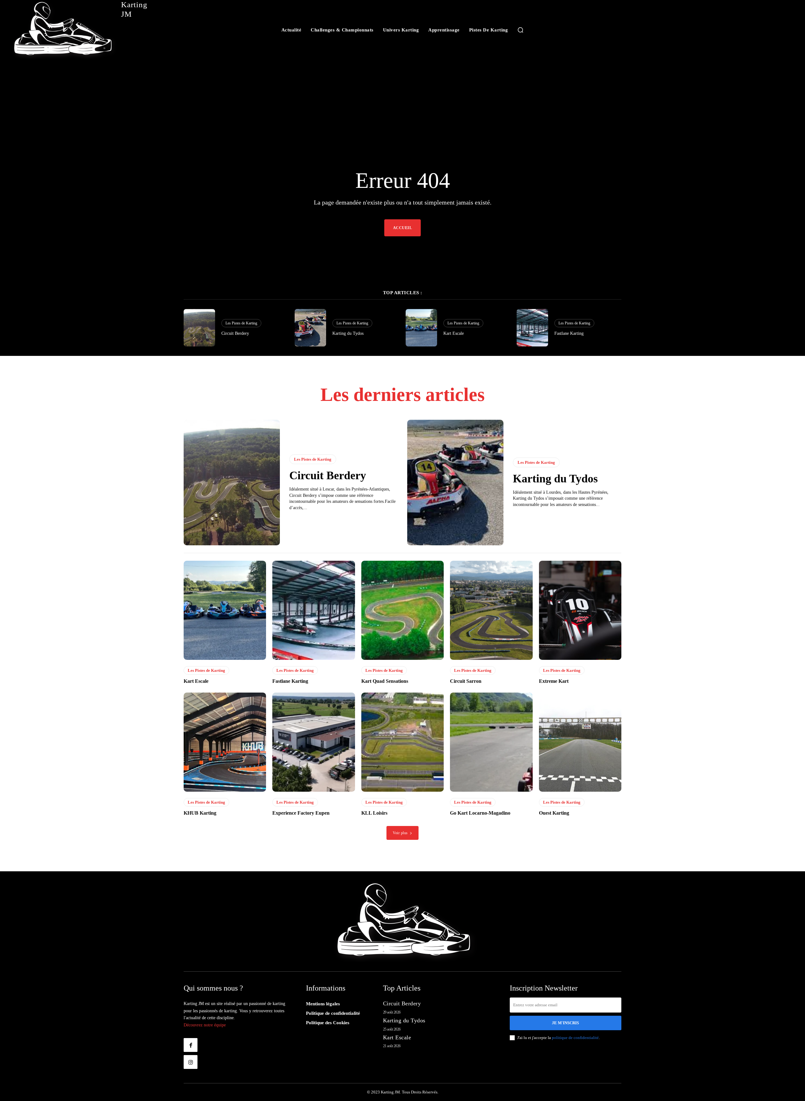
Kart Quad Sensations (384, 681)
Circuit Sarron (465, 681)
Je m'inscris (565, 1022)
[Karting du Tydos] (310, 328)
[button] (520, 30)
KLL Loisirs (374, 813)
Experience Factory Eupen (301, 813)
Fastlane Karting (569, 333)
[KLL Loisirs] (402, 742)
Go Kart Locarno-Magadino (480, 813)
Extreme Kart (554, 681)
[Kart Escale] (421, 328)
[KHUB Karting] (225, 742)
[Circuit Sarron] (491, 610)
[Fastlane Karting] (532, 328)
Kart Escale (453, 333)
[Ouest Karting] (580, 742)
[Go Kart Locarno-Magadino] (491, 742)
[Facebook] (190, 1045)
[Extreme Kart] (580, 610)
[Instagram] (190, 1062)
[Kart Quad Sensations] (402, 610)
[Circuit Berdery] (199, 328)
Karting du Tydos (348, 333)
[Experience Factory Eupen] (313, 742)
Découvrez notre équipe (205, 1025)
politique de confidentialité (575, 1037)
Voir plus (400, 833)
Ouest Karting (554, 813)
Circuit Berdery (235, 333)
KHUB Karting (200, 813)
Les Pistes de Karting (241, 323)
